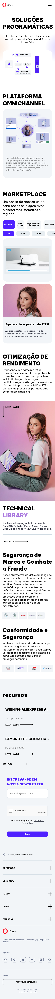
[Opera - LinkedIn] (41, 959)
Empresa (8, 919)
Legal (6, 906)
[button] (15, 541)
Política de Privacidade (33, 821)
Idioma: (50, 5)
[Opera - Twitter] (23, 959)
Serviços (8, 881)
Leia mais (12, 407)
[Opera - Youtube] (32, 959)
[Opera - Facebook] (5, 959)
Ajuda (6, 893)
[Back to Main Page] (4, 854)
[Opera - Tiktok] (14, 959)
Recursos (9, 868)
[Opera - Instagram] (49, 959)
